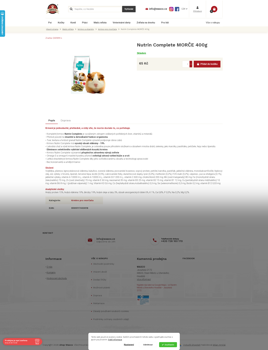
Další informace (115, 339)
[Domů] (53, 29)
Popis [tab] (51, 120)
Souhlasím (169, 345)
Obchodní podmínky (103, 264)
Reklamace (99, 303)
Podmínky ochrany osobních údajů (111, 319)
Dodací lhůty (99, 279)
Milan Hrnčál (219, 345)
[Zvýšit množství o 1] (190, 62)
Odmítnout (147, 345)
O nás (49, 266)
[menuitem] (49, 22)
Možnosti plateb (101, 287)
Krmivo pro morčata (82, 200)
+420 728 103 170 (172, 241)
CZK (183, 9)
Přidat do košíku (208, 64)
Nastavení (129, 344)
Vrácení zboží (100, 271)
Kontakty (51, 272)
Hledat (129, 9)
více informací (144, 279)
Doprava (97, 295)
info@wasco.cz (105, 238)
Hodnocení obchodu (57, 278)
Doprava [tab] (66, 120)
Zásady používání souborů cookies (111, 311)
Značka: (53, 38)
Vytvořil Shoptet (191, 345)
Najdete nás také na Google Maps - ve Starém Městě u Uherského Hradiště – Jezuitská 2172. (157, 288)
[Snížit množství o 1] (190, 65)
